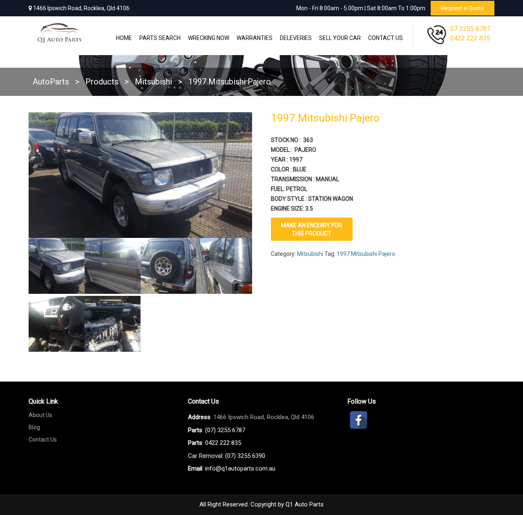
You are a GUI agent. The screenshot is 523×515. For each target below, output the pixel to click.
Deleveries (296, 38)
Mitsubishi (310, 254)
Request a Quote (462, 8)
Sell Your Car (340, 38)
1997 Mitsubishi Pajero (366, 254)
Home (124, 38)
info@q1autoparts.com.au (240, 468)
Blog (34, 427)
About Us (40, 415)
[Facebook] (358, 420)
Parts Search (160, 38)
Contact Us (385, 38)
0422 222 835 (470, 38)
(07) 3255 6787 (225, 430)
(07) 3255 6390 (245, 456)
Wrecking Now (208, 38)
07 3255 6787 (470, 29)
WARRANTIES (255, 38)
